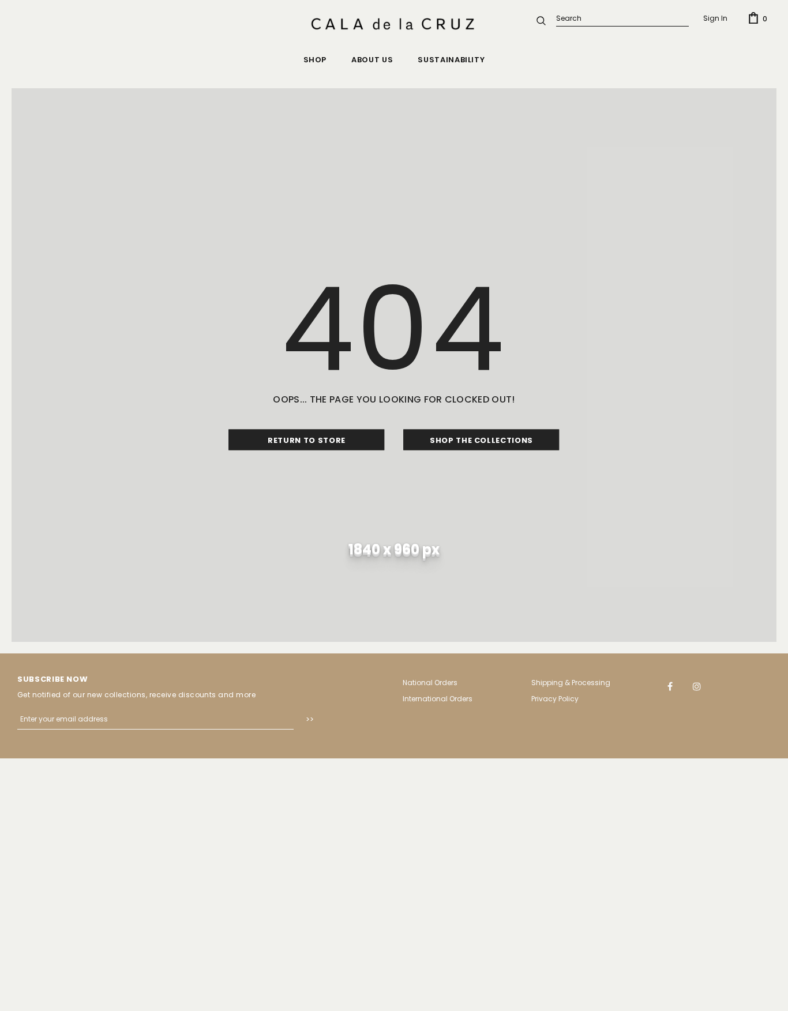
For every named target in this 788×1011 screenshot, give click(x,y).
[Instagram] (696, 685)
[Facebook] (669, 685)
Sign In (715, 18)
